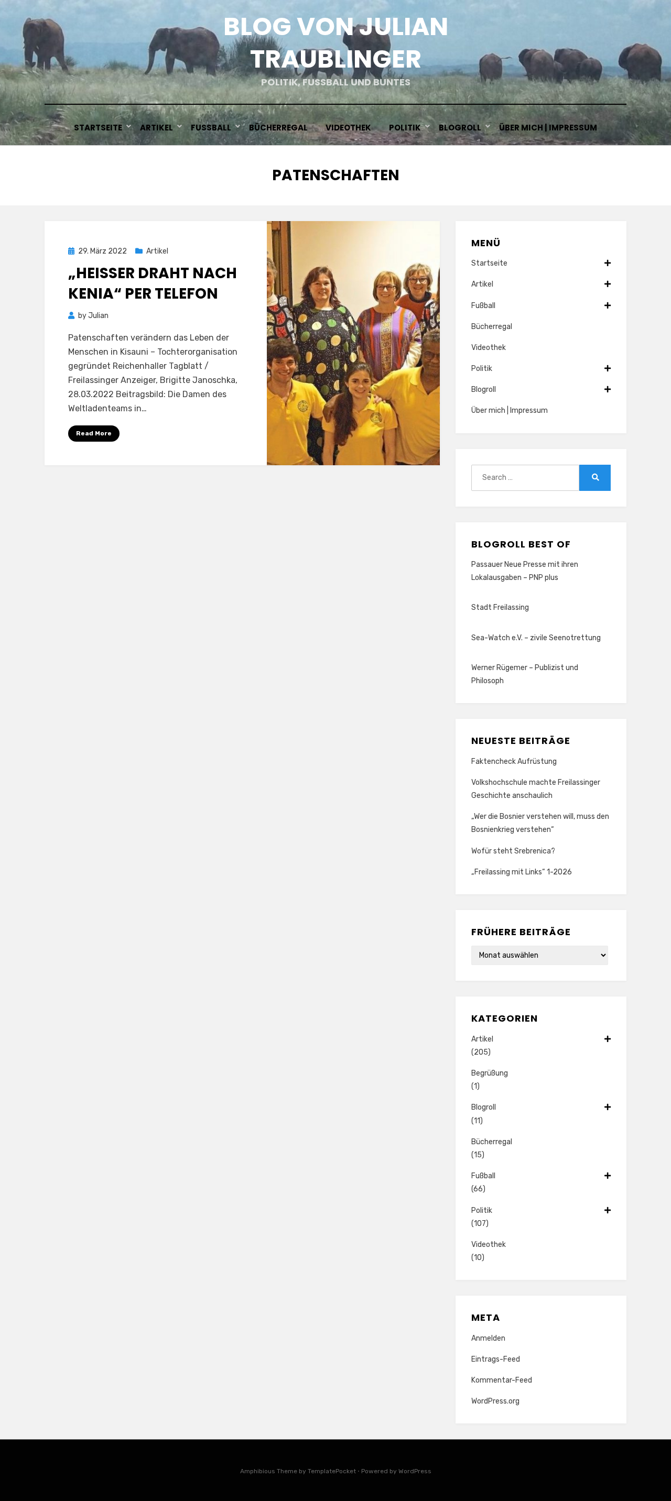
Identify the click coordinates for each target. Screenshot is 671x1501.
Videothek (348, 127)
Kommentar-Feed (501, 1380)
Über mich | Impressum (548, 127)
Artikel (156, 127)
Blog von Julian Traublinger (335, 42)
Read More (94, 433)
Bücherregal (278, 127)
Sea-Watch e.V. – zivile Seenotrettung (536, 637)
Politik (405, 127)
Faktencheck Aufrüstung (514, 761)
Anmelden (488, 1338)
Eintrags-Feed (495, 1359)
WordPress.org (495, 1401)
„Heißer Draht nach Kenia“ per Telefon (152, 283)
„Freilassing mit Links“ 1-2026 (521, 872)
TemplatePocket (332, 1471)
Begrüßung (489, 1073)
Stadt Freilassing (500, 607)
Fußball (211, 127)
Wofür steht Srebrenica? (513, 851)
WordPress (414, 1471)
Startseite (98, 127)
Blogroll (460, 127)
